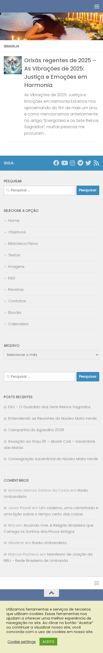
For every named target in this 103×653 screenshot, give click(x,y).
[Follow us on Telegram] (80, 163)
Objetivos (17, 232)
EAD (11, 278)
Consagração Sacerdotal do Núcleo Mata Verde (53, 458)
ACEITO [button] (48, 641)
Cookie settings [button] (22, 642)
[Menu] (96, 6)
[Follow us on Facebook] (56, 163)
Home (14, 220)
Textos (14, 255)
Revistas (16, 289)
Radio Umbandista (49, 542)
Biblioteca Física (23, 243)
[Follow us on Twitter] (88, 163)
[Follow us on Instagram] (72, 163)
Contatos (17, 301)
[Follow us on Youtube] (64, 163)
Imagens (16, 266)
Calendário (18, 323)
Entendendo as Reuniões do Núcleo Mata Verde (52, 418)
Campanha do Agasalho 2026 (36, 429)
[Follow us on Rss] (96, 163)
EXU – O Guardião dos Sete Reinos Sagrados (49, 406)
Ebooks (14, 312)
